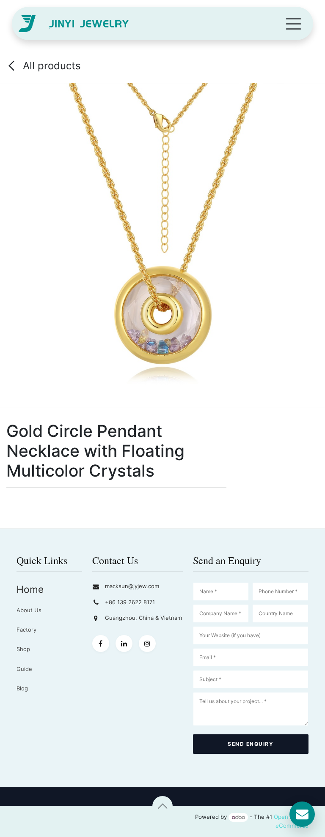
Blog (22, 688)
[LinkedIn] (124, 643)
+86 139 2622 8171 (130, 602)
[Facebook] (100, 643)
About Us (29, 610)
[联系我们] (302, 814)
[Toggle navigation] (293, 23)
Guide (24, 668)
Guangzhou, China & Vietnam (143, 617)
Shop (23, 649)
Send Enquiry (250, 744)
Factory (26, 629)
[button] (162, 806)
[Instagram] (147, 643)
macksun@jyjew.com (132, 586)
